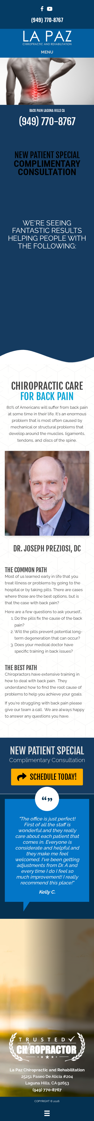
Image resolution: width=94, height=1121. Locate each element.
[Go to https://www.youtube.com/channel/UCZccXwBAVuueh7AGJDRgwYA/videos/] (49, 9)
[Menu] (47, 1113)
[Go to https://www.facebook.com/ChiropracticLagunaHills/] (42, 9)
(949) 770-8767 (47, 19)
